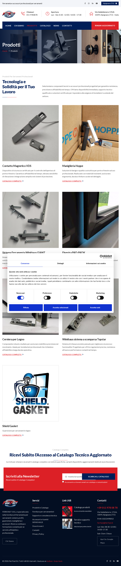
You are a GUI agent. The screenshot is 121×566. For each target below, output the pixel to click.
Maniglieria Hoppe (72, 165)
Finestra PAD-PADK (73, 252)
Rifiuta (26, 308)
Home (8, 25)
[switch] (47, 298)
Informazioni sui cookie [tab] (96, 263)
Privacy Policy (38, 534)
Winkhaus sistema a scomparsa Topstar (84, 339)
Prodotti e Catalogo (40, 507)
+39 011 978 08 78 (107, 507)
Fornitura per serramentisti (43, 511)
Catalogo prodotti (82, 507)
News (56, 25)
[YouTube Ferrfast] (118, 561)
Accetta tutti (95, 308)
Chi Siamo (19, 25)
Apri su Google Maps (106, 541)
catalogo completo (12, 181)
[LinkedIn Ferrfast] (114, 561)
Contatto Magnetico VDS (16, 165)
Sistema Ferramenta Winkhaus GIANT (23, 252)
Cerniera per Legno (13, 339)
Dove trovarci (38, 526)
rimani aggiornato (105, 26)
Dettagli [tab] (60, 263)
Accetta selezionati (60, 308)
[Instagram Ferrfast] (110, 561)
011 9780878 (31, 15)
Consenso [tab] (25, 263)
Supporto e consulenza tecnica (44, 515)
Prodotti (32, 25)
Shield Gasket (10, 426)
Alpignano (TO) (109, 3)
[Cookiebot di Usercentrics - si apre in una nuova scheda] (101, 256)
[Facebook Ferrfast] (107, 561)
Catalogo (45, 25)
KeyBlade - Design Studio (54, 561)
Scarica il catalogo (98, 476)
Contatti (67, 25)
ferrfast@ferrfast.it (105, 523)
